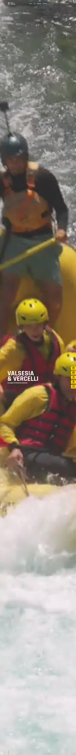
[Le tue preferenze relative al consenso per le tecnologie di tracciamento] (2, 753)
